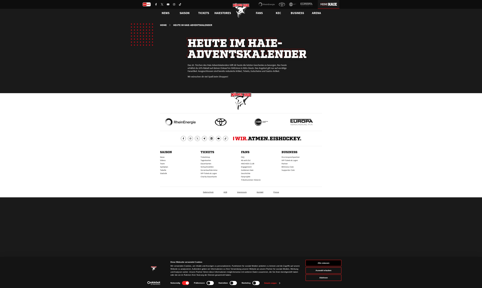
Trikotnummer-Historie (251, 180)
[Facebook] (183, 138)
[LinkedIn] (211, 138)
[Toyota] (282, 4)
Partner (285, 163)
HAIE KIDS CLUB (247, 163)
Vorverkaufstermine (209, 170)
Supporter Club (288, 170)
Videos (163, 160)
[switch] (210, 283)
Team (162, 163)
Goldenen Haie (247, 170)
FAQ (242, 157)
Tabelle (163, 170)
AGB (225, 192)
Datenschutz (208, 192)
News (162, 157)
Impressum (242, 192)
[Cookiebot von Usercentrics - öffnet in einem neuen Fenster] (154, 283)
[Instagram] (190, 138)
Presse (276, 192)
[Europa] (306, 4)
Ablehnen (323, 278)
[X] (197, 138)
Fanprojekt (245, 176)
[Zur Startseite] (241, 10)
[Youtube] (218, 138)
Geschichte (245, 173)
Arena (316, 13)
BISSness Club (288, 167)
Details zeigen (270, 283)
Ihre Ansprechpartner (291, 157)
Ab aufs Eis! (246, 160)
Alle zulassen (323, 263)
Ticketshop (205, 157)
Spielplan (164, 167)
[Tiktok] (225, 138)
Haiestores (222, 13)
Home (163, 25)
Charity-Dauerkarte (209, 176)
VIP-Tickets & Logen (209, 173)
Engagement (246, 167)
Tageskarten (206, 160)
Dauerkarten (206, 163)
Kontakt (260, 192)
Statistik (163, 173)
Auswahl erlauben (323, 270)
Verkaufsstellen (207, 167)
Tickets (203, 13)
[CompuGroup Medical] (292, 4)
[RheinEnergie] (266, 4)
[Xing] (204, 138)
